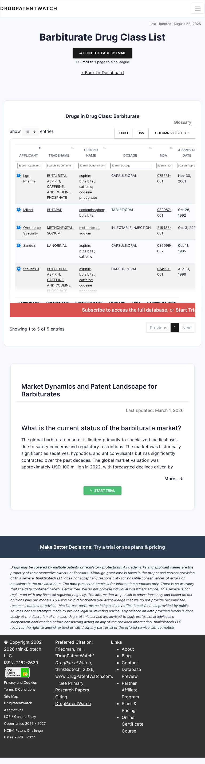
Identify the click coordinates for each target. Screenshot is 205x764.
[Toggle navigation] (198, 8)
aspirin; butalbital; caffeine (87, 251)
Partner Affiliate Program (130, 690)
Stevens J (31, 269)
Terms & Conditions (20, 689)
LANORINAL (57, 246)
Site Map (11, 696)
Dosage (130, 155)
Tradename (59, 155)
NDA (163, 155)
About (128, 649)
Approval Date (187, 152)
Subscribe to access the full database (124, 310)
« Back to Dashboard (102, 72)
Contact (130, 662)
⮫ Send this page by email (102, 53)
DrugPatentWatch (28, 8)
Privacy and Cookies (20, 683)
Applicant (28, 155)
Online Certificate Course (132, 724)
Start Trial (187, 310)
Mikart (28, 210)
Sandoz (29, 246)
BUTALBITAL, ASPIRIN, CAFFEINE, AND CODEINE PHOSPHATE (59, 187)
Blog (126, 655)
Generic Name (91, 152)
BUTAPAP (54, 210)
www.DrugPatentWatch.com (83, 676)
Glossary (182, 122)
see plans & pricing (143, 547)
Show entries (32, 131)
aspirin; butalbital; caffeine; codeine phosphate (88, 187)
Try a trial (104, 547)
